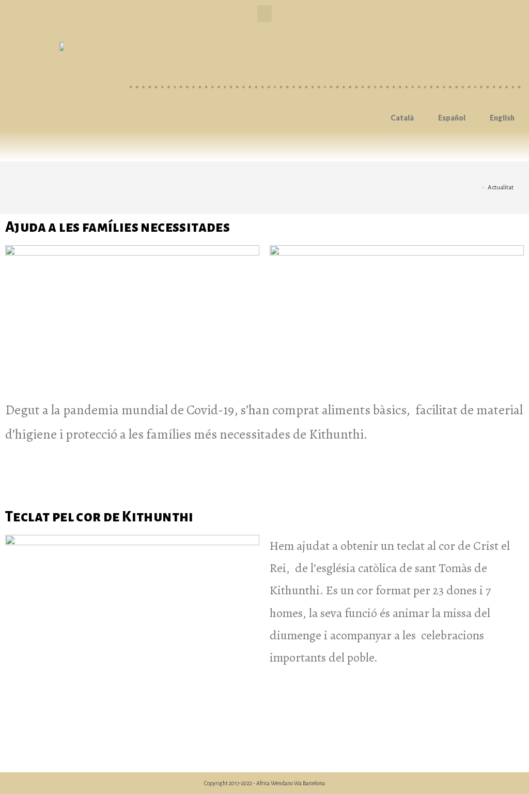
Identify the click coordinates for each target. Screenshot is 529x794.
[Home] (475, 187)
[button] (264, 13)
